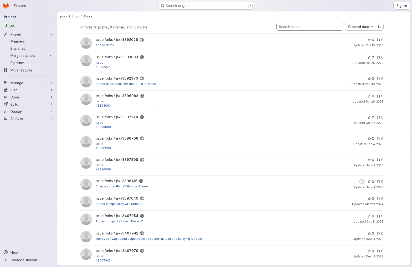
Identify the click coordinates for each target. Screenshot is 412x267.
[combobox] (360, 27)
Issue (99, 62)
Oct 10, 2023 (374, 45)
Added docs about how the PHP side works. (126, 84)
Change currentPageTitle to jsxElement (123, 186)
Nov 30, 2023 (374, 84)
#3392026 (103, 67)
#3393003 (103, 105)
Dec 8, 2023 (374, 221)
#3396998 (103, 127)
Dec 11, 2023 (374, 239)
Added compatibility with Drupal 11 (119, 204)
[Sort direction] (380, 27)
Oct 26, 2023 (374, 101)
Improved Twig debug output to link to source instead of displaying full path (149, 238)
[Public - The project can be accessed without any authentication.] (142, 40)
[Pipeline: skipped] (362, 181)
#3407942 (103, 260)
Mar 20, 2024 (374, 204)
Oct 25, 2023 (374, 63)
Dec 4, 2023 (374, 144)
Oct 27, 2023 (374, 123)
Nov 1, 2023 (375, 165)
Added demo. (105, 45)
